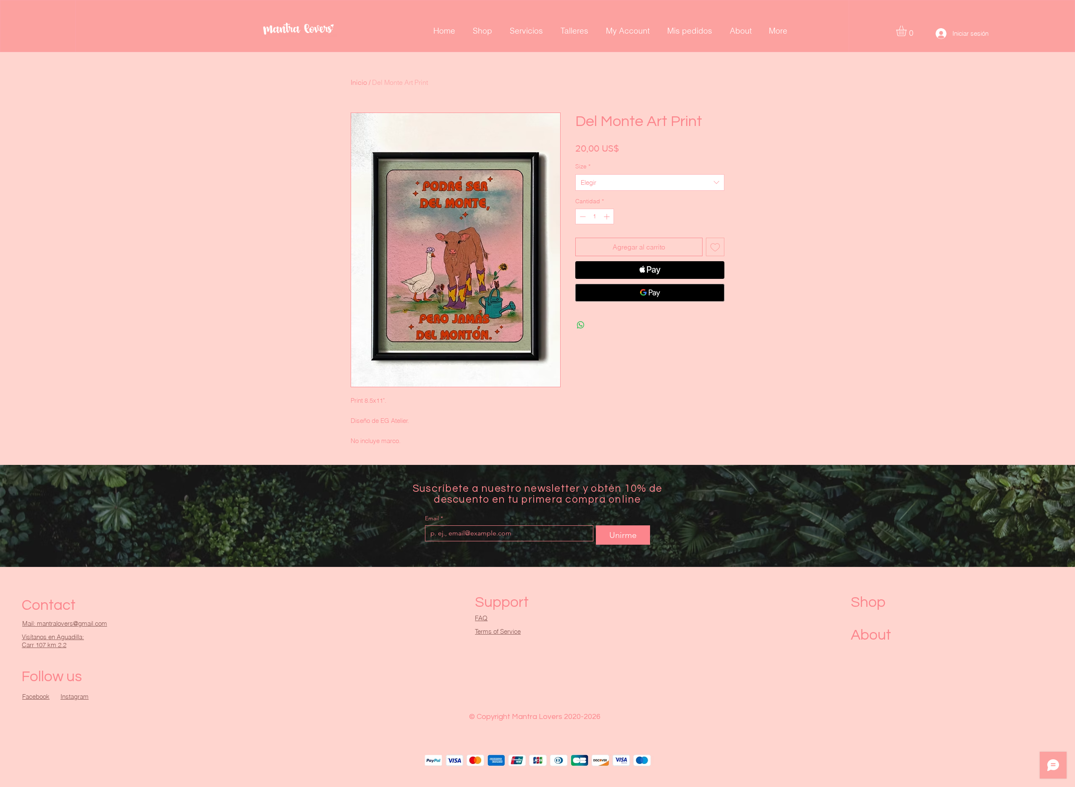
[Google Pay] (649, 293)
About (871, 635)
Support (502, 602)
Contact (49, 605)
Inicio (359, 82)
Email (434, 518)
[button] (907, 31)
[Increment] (607, 216)
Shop (868, 602)
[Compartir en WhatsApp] (581, 325)
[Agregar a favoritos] (715, 247)
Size (582, 166)
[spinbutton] (594, 216)
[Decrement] (582, 216)
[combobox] (649, 182)
